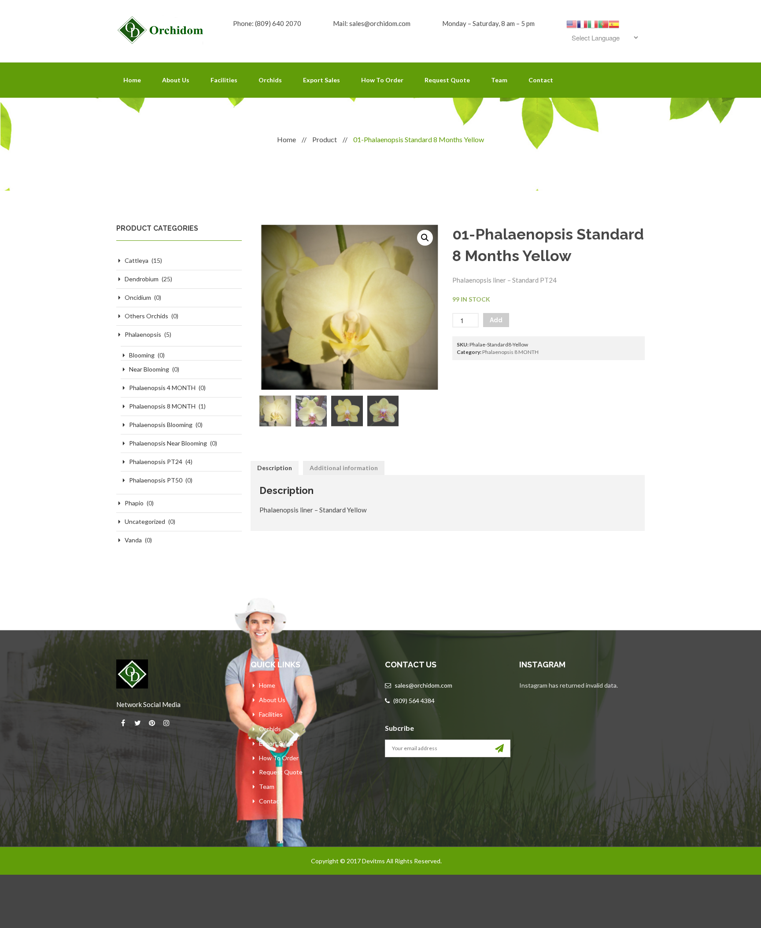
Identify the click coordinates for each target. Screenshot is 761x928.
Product (324, 139)
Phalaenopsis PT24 (155, 461)
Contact (540, 80)
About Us (175, 80)
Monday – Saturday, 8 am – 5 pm (488, 23)
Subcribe (399, 728)
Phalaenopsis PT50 (155, 480)
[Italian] (592, 23)
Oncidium (138, 297)
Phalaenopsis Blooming (160, 424)
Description (274, 467)
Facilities (224, 80)
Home (132, 80)
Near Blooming (149, 369)
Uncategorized (145, 521)
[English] (571, 23)
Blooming (142, 355)
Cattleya (136, 260)
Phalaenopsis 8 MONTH (162, 406)
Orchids (270, 80)
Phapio (134, 503)
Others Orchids (146, 316)
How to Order (382, 80)
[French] (582, 23)
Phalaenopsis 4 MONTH (162, 387)
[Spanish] (614, 23)
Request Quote (447, 80)
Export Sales (321, 80)
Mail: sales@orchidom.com (371, 23)
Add (496, 320)
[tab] (275, 468)
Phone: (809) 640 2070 (267, 23)
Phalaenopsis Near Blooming (168, 443)
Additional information (344, 467)
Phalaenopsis (143, 334)
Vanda (133, 540)
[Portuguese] (603, 23)
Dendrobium (142, 279)
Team (499, 80)
